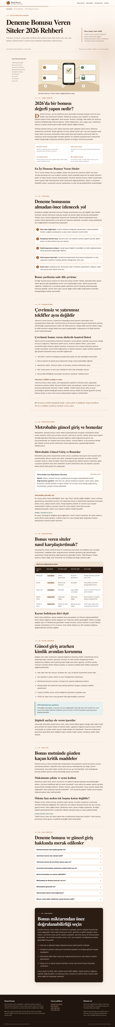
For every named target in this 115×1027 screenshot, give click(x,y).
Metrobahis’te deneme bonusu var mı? (51, 880)
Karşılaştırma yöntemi (56, 1004)
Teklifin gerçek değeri (17, 62)
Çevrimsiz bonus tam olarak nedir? (49, 856)
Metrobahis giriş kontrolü (18, 69)
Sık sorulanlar (15, 78)
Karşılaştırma (99, 3)
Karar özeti (15, 81)
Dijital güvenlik (54, 1006)
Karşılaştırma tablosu (17, 72)
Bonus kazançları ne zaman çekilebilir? (51, 874)
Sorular (106, 3)
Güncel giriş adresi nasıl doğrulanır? (50, 893)
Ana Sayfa (9, 9)
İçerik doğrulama (55, 1008)
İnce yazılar (15, 76)
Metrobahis (89, 3)
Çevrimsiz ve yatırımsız (18, 67)
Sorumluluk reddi (55, 1009)
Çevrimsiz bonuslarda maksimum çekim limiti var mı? (56, 868)
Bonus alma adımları (17, 65)
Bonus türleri (81, 3)
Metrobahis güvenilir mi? (46, 887)
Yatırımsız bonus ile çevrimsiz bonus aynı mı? (53, 862)
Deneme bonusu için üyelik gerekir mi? (51, 850)
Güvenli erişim (15, 74)
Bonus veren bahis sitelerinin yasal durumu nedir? (55, 899)
